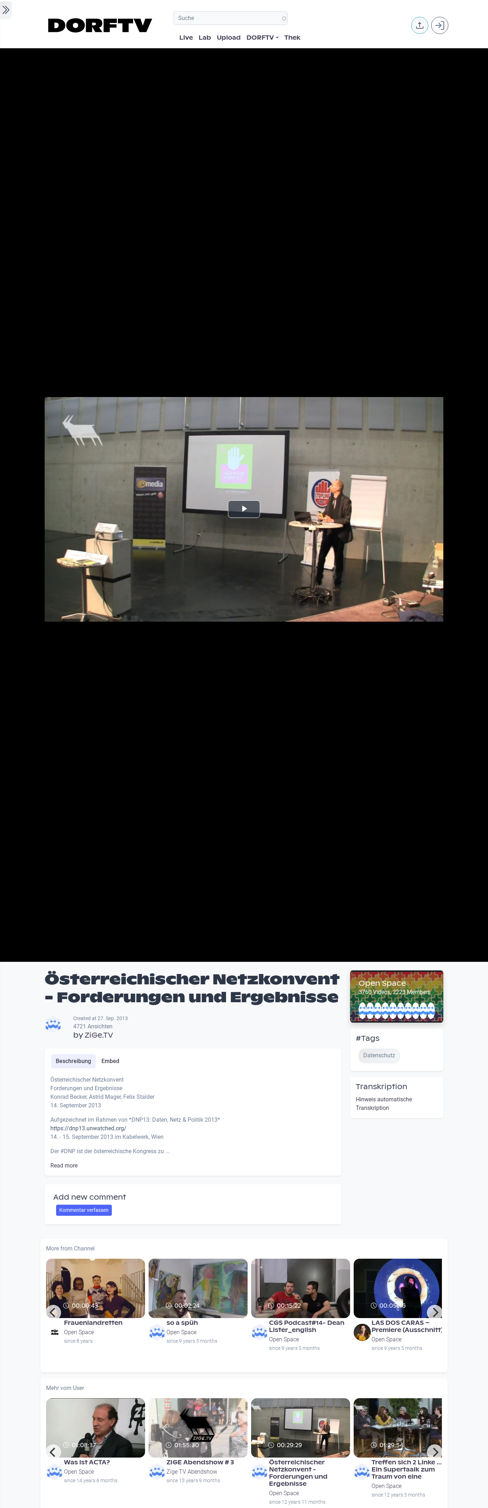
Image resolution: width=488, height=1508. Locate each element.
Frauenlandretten (93, 1323)
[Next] (435, 1313)
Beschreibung (73, 1061)
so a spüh (182, 1323)
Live (186, 37)
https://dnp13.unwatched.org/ (88, 1128)
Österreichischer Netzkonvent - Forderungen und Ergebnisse (298, 1473)
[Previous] (53, 1313)
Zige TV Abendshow (191, 1471)
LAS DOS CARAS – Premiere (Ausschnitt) (407, 1326)
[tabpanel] (193, 1123)
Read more (64, 1165)
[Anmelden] (439, 25)
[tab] (73, 1061)
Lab (205, 37)
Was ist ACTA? (87, 1462)
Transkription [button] (381, 1086)
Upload (229, 37)
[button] (419, 25)
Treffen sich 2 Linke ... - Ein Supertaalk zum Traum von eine (409, 1469)
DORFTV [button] (260, 37)
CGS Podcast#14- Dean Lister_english (306, 1326)
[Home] (101, 25)
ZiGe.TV (99, 1035)
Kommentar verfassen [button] (84, 1210)
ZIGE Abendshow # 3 (200, 1462)
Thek (292, 37)
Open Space (382, 983)
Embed (110, 1061)
